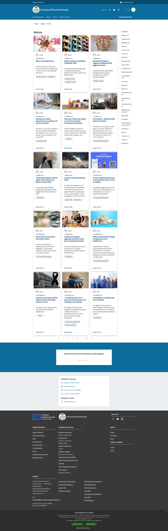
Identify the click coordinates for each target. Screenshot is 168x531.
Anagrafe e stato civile (65, 432)
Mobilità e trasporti (64, 452)
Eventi (112, 450)
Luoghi (112, 447)
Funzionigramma (38, 445)
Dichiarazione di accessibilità (92, 494)
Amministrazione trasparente (93, 481)
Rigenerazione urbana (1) (126, 111)
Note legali (87, 491)
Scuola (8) (124, 119)
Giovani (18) (125, 65)
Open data (87, 497)
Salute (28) (125, 116)
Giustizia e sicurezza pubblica (67, 457)
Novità (43, 24)
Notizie (41, 55)
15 (86, 338)
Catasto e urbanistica (64, 446)
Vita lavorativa (62, 438)
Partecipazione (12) (126, 99)
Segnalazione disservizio (65, 485)
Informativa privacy (90, 488)
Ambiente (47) (126, 39)
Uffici (34, 439)
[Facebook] (109, 9)
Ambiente (61, 463)
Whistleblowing (89, 500)
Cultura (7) (125, 54)
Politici (35, 451)
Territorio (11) (126, 136)
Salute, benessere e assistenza (67, 467)
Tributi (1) (124, 140)
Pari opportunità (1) (126, 93)
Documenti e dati (38, 457)
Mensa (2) (124, 85)
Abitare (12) (125, 35)
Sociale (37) (125, 129)
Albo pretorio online (90, 485)
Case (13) (124, 46)
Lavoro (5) (124, 81)
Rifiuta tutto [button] (91, 524)
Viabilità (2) (125, 143)
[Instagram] (118, 9)
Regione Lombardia (38, 2)
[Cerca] (133, 10)
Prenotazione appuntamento (66, 481)
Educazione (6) (126, 61)
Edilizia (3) (125, 57)
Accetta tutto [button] (77, 524)
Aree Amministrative (39, 435)
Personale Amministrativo (40, 454)
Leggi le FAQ (62, 488)
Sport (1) (124, 132)
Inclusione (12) (126, 68)
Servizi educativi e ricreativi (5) (126, 124)
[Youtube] (113, 9)
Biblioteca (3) (125, 43)
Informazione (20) (127, 72)
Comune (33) (125, 50)
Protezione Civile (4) (127, 105)
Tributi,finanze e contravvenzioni (68, 460)
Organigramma (37, 442)
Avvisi (112, 439)
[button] (83, 528)
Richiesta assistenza (64, 491)
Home (36, 24)
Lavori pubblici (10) (126, 77)
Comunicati (113, 435)
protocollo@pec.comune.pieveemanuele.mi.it (46, 500)
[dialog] (84, 520)
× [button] (166, 512)
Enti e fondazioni (38, 448)
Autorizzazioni (62, 470)
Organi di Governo (38, 432)
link (101, 520)
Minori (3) (124, 89)
